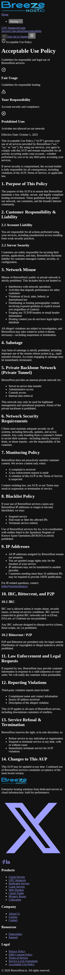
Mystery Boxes (17, 896)
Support (13, 937)
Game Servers (17, 886)
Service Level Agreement (23, 961)
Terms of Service (18, 957)
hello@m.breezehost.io (14, 586)
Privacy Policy (17, 951)
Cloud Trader (16, 893)
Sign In (11, 36)
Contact (13, 920)
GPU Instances (10, 27)
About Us (14, 913)
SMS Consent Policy (20, 954)
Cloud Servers (17, 876)
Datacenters (29, 31)
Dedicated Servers (19, 883)
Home (4, 14)
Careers (13, 916)
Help (38, 31)
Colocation (16, 31)
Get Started (22, 36)
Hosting (14, 21)
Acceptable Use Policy (22, 964)
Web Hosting (16, 889)
